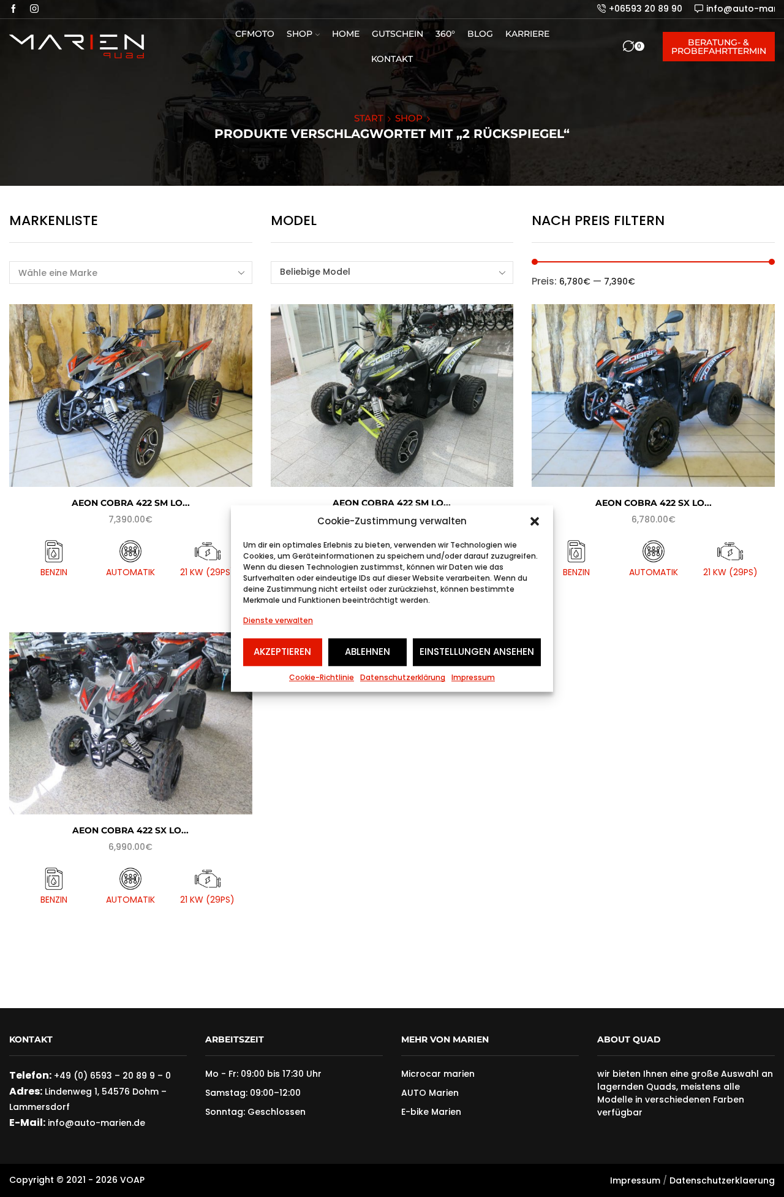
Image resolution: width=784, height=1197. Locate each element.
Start (368, 118)
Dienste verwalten (278, 621)
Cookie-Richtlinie (321, 677)
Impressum (473, 677)
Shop (299, 33)
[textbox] (384, 272)
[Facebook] (13, 9)
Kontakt (392, 58)
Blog (480, 33)
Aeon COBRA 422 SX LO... (653, 502)
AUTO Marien (430, 1093)
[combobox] (392, 272)
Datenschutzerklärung (402, 677)
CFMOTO (254, 33)
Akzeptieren (282, 651)
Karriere (527, 33)
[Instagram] (34, 9)
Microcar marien (438, 1074)
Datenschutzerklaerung (722, 1180)
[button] (535, 521)
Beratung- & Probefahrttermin (718, 46)
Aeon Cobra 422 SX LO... (130, 830)
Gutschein (397, 33)
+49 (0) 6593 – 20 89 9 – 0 (112, 1075)
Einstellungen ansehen (477, 651)
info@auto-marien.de (95, 1123)
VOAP (132, 1180)
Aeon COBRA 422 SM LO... (131, 502)
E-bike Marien (431, 1112)
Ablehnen (367, 651)
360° (445, 33)
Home (346, 33)
